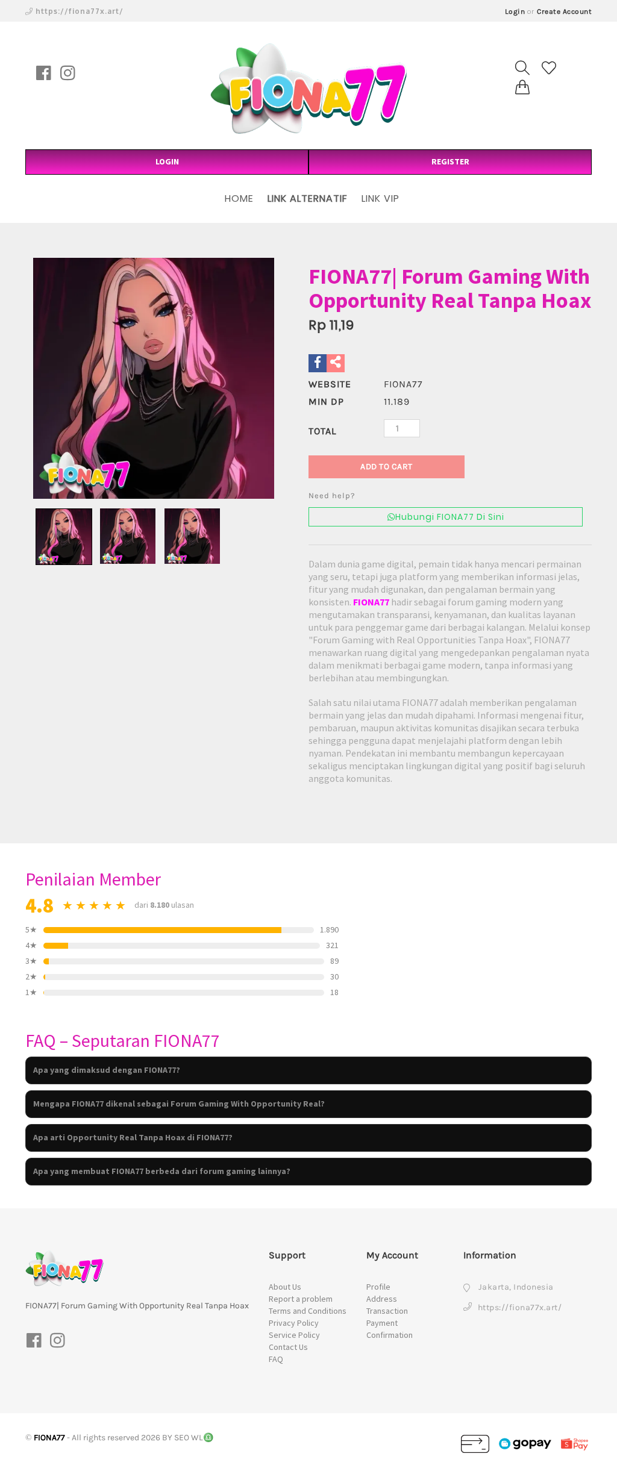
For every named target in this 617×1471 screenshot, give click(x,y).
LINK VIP (380, 198)
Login (515, 11)
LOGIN (167, 161)
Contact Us (288, 1346)
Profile (378, 1286)
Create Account (564, 11)
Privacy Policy (294, 1322)
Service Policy (294, 1334)
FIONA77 (371, 602)
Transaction (387, 1310)
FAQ (276, 1359)
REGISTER (450, 161)
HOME (239, 198)
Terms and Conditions (307, 1310)
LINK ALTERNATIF (308, 198)
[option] (153, 378)
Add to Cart (386, 466)
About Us (285, 1286)
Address (381, 1298)
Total (322, 431)
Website (329, 384)
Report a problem (301, 1298)
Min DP (326, 401)
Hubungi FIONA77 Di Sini (449, 517)
